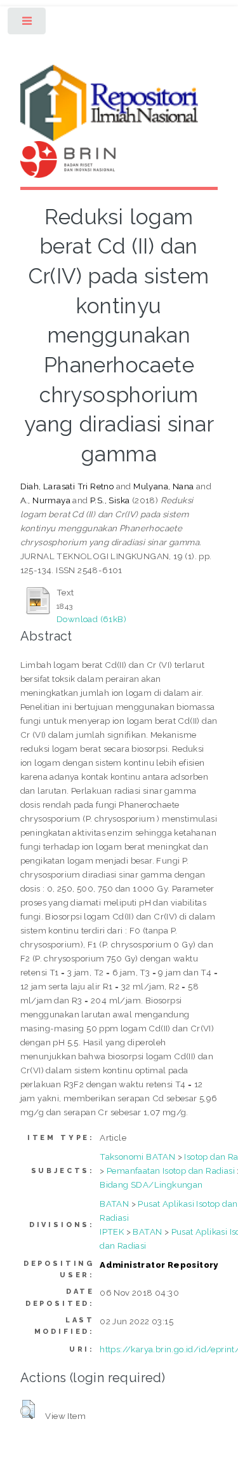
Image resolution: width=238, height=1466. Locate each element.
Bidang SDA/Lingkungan (151, 1184)
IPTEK (112, 1231)
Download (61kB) (91, 619)
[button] (27, 1409)
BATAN (114, 1203)
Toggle (27, 24)
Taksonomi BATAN (137, 1156)
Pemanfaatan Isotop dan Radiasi (171, 1170)
